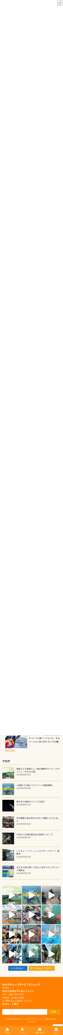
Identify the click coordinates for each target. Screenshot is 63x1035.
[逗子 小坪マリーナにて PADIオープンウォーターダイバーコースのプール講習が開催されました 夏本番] (51, 934)
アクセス (22, 1032)
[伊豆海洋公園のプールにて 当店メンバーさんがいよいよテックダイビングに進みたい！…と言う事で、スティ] (31, 934)
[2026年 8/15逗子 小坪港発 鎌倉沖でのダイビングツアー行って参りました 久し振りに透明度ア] (11, 914)
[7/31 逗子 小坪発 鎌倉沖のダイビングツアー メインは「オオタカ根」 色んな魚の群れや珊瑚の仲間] (51, 914)
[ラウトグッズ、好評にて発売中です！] (16, 741)
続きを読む (10, 750)
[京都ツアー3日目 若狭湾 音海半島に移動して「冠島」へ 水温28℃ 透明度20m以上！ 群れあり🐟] (31, 953)
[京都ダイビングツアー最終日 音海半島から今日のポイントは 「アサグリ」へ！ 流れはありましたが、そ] (11, 953)
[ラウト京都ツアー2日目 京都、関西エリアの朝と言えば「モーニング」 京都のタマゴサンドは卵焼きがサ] (51, 953)
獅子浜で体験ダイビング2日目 (30, 801)
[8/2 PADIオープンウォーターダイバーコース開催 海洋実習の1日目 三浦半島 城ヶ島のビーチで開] (11, 934)
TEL (56, 1032)
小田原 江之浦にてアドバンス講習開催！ (35, 785)
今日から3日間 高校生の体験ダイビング (34, 834)
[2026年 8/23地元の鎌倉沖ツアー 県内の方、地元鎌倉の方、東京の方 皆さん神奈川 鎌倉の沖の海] (51, 895)
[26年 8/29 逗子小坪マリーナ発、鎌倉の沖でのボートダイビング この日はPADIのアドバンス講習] (11, 895)
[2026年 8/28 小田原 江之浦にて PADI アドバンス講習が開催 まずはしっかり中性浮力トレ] (31, 895)
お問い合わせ (39, 1032)
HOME (7, 1032)
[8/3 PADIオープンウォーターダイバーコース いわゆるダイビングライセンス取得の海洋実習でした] (31, 914)
